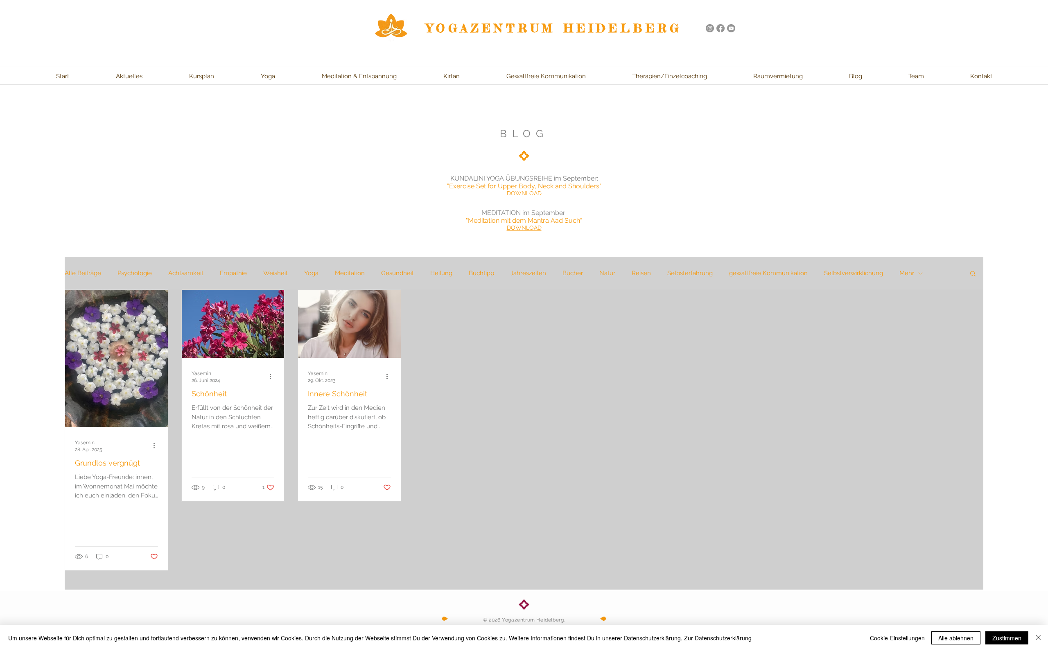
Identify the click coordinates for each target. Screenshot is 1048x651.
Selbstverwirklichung (853, 273)
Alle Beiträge (83, 273)
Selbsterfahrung (690, 273)
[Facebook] (720, 28)
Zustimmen (1006, 638)
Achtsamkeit (185, 273)
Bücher (572, 273)
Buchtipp (481, 273)
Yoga (311, 273)
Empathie (233, 273)
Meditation (350, 273)
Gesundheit (397, 273)
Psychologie (134, 273)
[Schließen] (1038, 637)
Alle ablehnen (955, 638)
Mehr (906, 273)
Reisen (641, 273)
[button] (973, 274)
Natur (607, 273)
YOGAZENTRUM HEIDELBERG (554, 28)
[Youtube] (731, 28)
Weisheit (275, 273)
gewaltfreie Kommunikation (768, 273)
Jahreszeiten (528, 273)
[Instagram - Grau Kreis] (710, 28)
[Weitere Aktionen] (157, 445)
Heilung (441, 273)
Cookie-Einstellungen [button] (897, 638)
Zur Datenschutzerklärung (718, 638)
